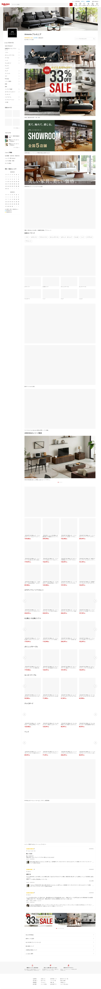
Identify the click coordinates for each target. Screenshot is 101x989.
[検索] (71, 4)
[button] (95, 1)
